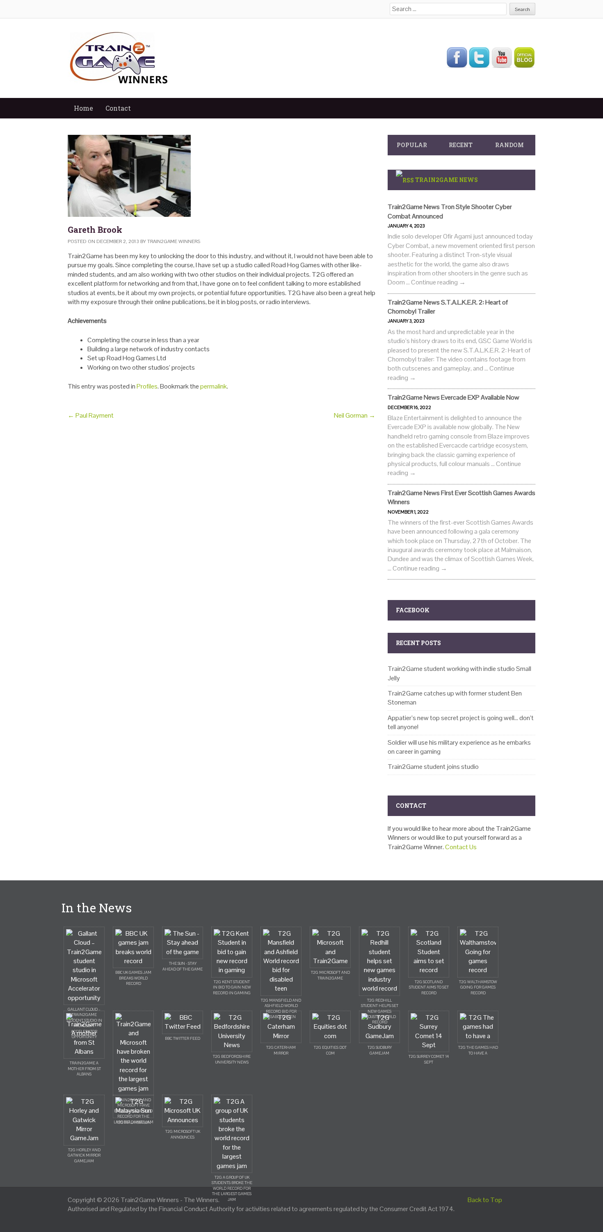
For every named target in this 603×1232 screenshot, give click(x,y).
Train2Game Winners (173, 241)
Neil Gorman (354, 415)
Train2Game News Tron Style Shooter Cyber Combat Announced (450, 211)
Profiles (147, 386)
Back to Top (485, 1200)
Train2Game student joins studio (433, 766)
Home (83, 108)
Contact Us (461, 847)
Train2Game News (446, 180)
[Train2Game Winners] (119, 57)
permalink (213, 386)
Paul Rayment (91, 415)
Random (509, 145)
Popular (412, 145)
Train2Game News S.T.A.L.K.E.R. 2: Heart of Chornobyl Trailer (448, 307)
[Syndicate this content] (405, 180)
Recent (461, 145)
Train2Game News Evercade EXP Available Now (453, 397)
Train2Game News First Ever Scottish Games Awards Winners (461, 497)
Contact (118, 108)
